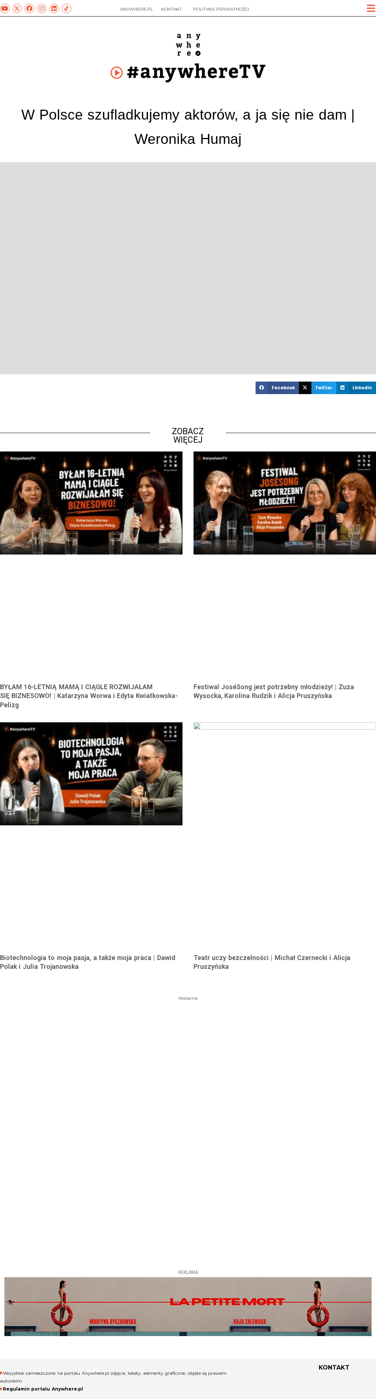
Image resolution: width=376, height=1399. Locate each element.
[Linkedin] (54, 8)
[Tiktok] (66, 8)
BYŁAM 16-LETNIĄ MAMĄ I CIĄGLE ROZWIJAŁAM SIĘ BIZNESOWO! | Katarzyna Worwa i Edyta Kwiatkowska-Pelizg (89, 696)
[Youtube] (5, 8)
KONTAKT (171, 9)
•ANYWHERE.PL (136, 9)
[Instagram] (42, 8)
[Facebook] (29, 8)
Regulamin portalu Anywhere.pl (43, 1389)
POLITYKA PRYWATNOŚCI (221, 9)
